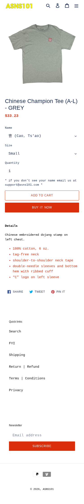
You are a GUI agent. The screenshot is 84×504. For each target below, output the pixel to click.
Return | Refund (24, 367)
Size (8, 145)
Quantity (12, 163)
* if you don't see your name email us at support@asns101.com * (41, 183)
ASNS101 (48, 489)
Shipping (17, 355)
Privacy (16, 390)
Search (15, 332)
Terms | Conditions (27, 378)
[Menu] (76, 6)
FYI (12, 343)
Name (8, 128)
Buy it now (42, 207)
